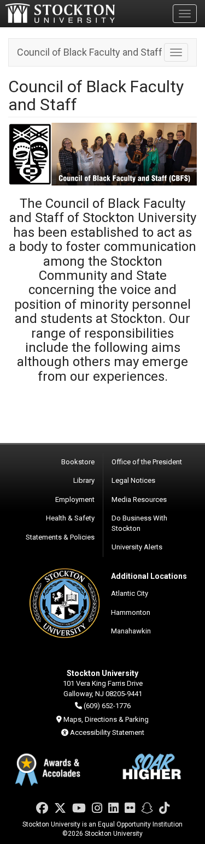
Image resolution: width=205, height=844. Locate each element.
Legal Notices (133, 480)
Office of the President (147, 462)
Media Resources (139, 499)
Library (84, 480)
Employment (75, 499)
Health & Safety (70, 518)
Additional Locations (149, 576)
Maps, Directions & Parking (106, 719)
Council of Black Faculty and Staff (89, 52)
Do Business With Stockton (139, 523)
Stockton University (60, 13)
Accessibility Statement (107, 732)
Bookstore (78, 462)
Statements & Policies (60, 537)
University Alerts (137, 547)
